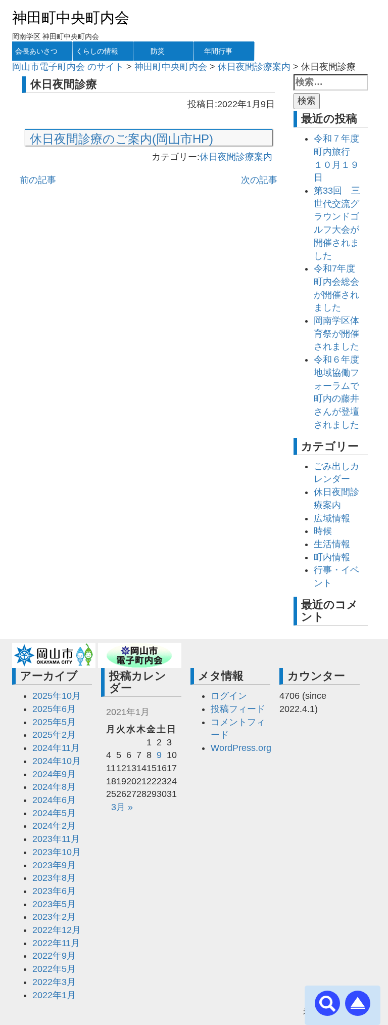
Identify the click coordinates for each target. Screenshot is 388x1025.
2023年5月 (54, 904)
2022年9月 (54, 956)
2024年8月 (54, 787)
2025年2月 (54, 735)
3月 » (122, 807)
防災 (158, 51)
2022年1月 (54, 995)
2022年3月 (54, 982)
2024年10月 (56, 761)
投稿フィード (238, 709)
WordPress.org (241, 748)
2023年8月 (54, 878)
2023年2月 (54, 917)
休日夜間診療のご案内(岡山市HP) (121, 139)
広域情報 (332, 518)
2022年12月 (56, 930)
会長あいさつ (36, 51)
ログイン (229, 696)
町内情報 (332, 557)
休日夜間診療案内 (236, 157)
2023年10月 (56, 852)
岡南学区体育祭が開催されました (336, 333)
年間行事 (218, 51)
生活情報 (332, 544)
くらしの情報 (97, 51)
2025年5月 (54, 722)
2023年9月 (54, 865)
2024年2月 (54, 826)
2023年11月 (56, 839)
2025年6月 (54, 709)
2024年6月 (54, 800)
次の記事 (259, 180)
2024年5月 (54, 813)
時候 (323, 531)
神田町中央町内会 (70, 18)
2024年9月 (54, 774)
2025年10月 (56, 696)
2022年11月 (56, 943)
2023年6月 (54, 891)
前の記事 (38, 180)
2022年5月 (54, 969)
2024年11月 (56, 748)
